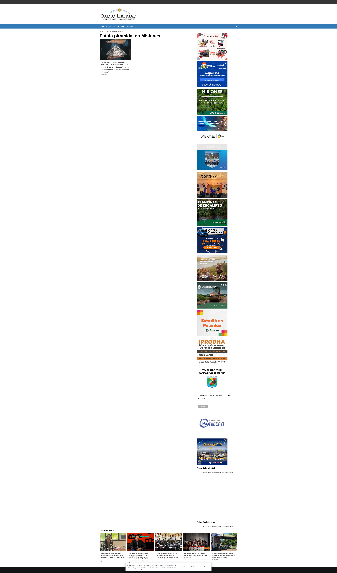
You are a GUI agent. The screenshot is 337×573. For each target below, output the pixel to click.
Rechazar (194, 567)
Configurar (204, 567)
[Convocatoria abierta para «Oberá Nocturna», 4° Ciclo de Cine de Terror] (196, 542)
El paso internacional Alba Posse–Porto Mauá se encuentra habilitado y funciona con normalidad (223, 555)
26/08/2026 (104, 561)
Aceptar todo (183, 567)
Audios (108, 26)
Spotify (116, 26)
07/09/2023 (104, 74)
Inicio (102, 26)
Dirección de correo (204, 399)
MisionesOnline (127, 26)
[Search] (236, 26)
